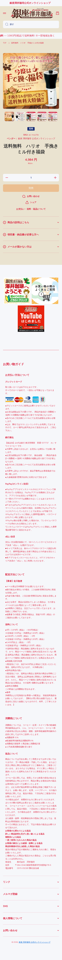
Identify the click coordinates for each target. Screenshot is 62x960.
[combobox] (31, 24)
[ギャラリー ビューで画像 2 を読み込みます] (20, 116)
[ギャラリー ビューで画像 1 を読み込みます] (9, 116)
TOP (4, 43)
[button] (31, 202)
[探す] (5, 24)
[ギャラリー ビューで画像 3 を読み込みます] (31, 116)
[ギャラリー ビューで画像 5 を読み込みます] (52, 116)
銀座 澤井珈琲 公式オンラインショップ (34, 942)
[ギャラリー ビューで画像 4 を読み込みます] (41, 116)
